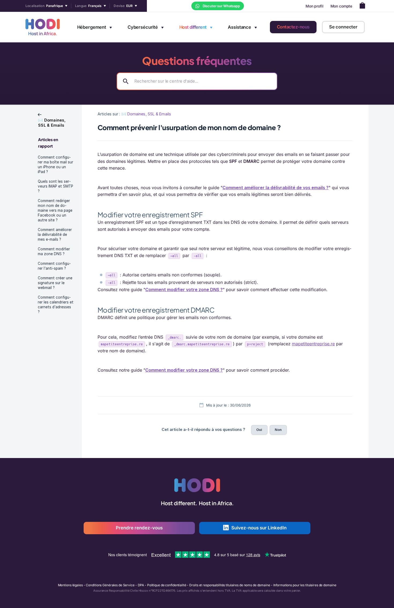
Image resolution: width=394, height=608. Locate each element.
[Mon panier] (364, 6)
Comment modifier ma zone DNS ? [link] (54, 251)
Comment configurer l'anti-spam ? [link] (54, 265)
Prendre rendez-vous (139, 527)
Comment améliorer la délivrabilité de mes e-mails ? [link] (55, 234)
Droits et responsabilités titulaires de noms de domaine (229, 585)
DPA (141, 585)
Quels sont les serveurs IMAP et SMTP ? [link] (55, 186)
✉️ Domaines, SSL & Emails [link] (146, 114)
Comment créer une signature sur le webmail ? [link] (55, 283)
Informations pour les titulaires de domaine (304, 585)
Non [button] (278, 429)
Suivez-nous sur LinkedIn (259, 527)
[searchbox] (197, 81)
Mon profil (315, 6)
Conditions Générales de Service (110, 585)
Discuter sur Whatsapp (221, 6)
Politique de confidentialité (166, 585)
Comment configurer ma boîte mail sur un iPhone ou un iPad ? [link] (55, 164)
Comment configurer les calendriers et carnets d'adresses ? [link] (55, 304)
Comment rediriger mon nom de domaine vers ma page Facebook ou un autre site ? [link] (55, 210)
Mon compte (341, 6)
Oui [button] (259, 429)
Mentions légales (70, 585)
